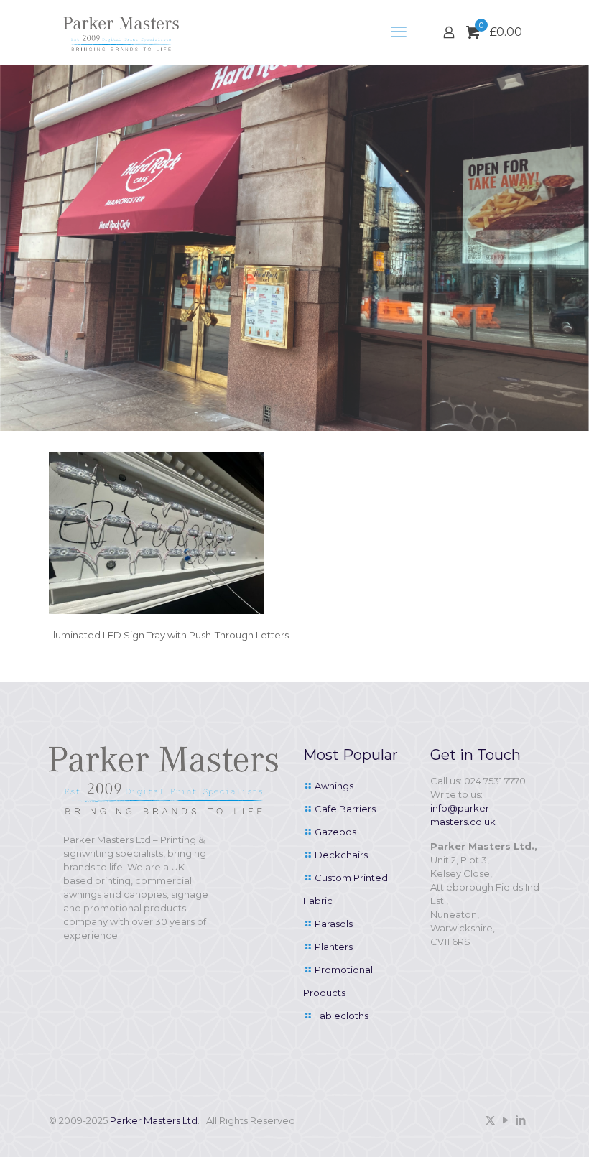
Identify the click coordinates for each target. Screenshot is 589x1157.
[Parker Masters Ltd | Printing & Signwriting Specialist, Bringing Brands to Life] (121, 32)
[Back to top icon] (520, 1127)
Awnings (334, 785)
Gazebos (335, 831)
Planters (334, 946)
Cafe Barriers (345, 808)
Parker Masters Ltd (154, 1120)
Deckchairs (341, 854)
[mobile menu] (398, 32)
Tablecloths (341, 1015)
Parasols (334, 923)
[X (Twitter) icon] (490, 1120)
